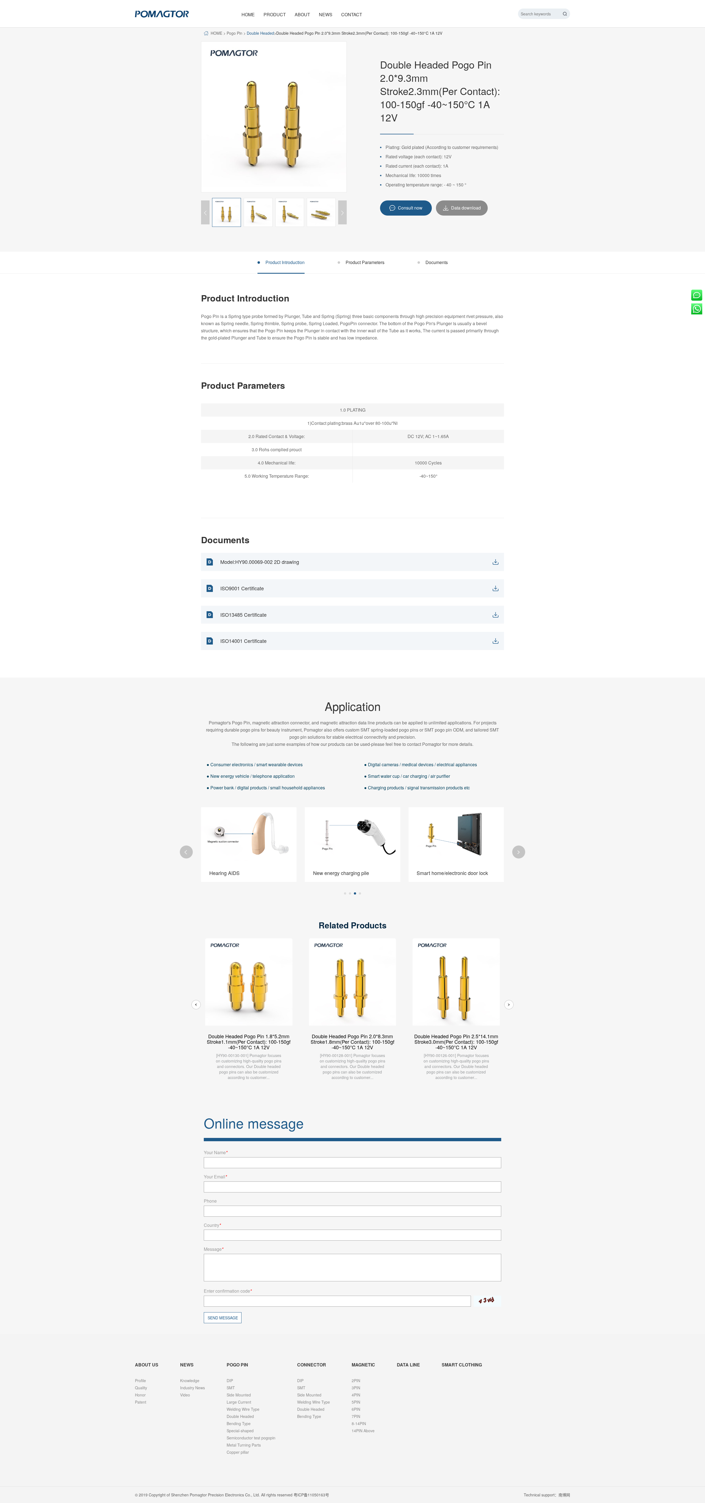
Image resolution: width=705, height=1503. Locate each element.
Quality (141, 1387)
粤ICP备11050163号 (311, 1494)
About (302, 14)
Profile (140, 1380)
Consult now (410, 208)
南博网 (564, 1494)
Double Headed (260, 33)
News (325, 14)
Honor (140, 1395)
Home (248, 14)
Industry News (192, 1387)
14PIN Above (363, 1430)
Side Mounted (239, 1395)
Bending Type (239, 1423)
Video (185, 1395)
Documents (436, 262)
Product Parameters (365, 262)
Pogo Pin (234, 33)
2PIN (356, 1380)
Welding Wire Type (243, 1409)
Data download (466, 208)
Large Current (239, 1402)
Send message (223, 1317)
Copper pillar (238, 1452)
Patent (140, 1402)
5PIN (356, 1402)
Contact (351, 14)
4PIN (356, 1395)
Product (275, 14)
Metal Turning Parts (244, 1445)
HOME (216, 33)
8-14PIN (359, 1423)
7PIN (356, 1416)
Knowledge (189, 1380)
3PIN (356, 1387)
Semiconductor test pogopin (251, 1438)
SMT (231, 1387)
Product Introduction (285, 262)
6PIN (356, 1409)
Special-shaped (240, 1430)
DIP (230, 1380)
